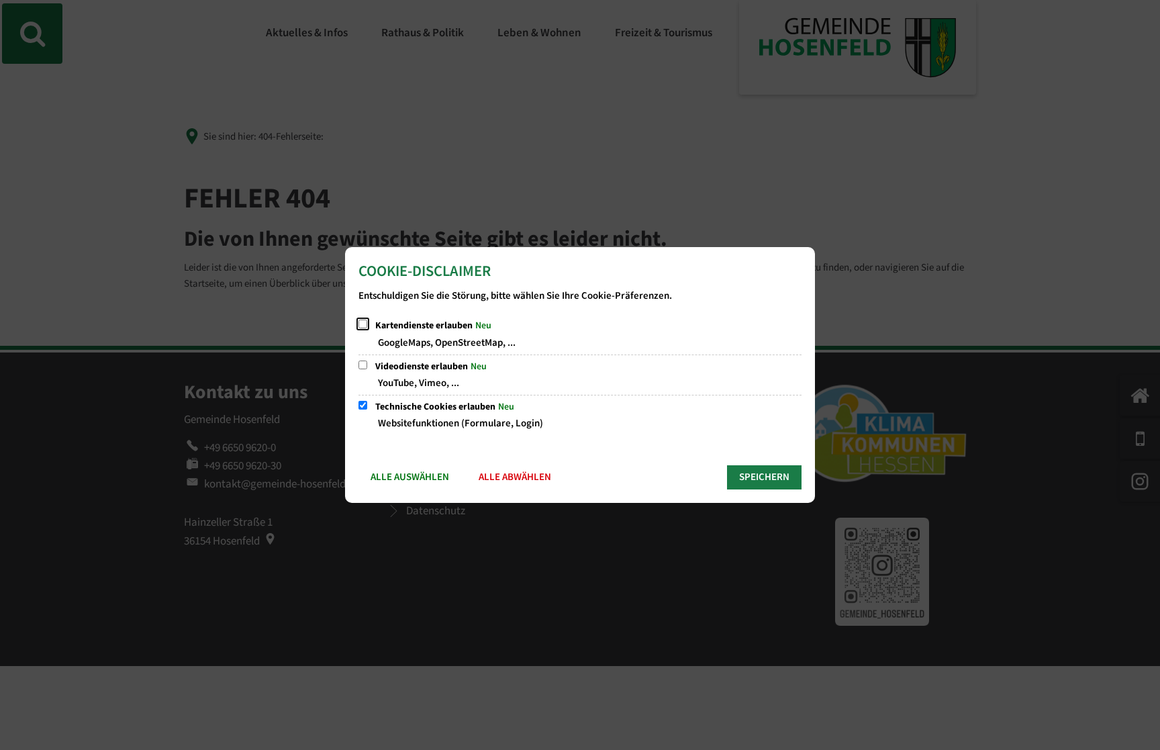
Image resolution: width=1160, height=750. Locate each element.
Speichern (764, 477)
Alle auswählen (410, 477)
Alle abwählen (515, 477)
